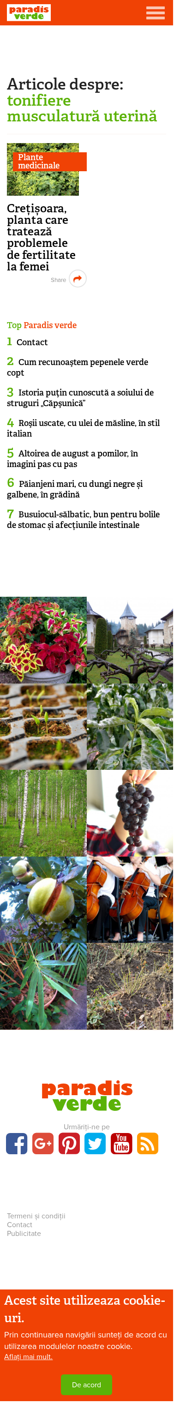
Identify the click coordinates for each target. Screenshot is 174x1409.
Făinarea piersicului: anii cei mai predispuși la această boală (129, 766)
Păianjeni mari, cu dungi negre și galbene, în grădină (75, 489)
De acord (86, 1385)
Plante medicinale (39, 161)
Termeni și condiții (36, 1216)
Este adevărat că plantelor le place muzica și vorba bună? (130, 939)
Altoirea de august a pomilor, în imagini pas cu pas (72, 459)
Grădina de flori (129, 984)
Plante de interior (130, 898)
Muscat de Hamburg (129, 831)
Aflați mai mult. (28, 1356)
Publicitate (24, 1233)
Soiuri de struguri (129, 811)
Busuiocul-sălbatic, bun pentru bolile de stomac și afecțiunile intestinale (83, 520)
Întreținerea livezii (130, 638)
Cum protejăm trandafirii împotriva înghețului (130, 1020)
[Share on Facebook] (57, 279)
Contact (32, 342)
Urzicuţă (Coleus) (43, 671)
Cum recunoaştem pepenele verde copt (77, 367)
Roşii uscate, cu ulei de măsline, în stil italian (83, 428)
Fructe (43, 898)
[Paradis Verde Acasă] (29, 12)
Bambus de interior (43, 1017)
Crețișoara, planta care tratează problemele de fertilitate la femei (41, 237)
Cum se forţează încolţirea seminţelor (43, 755)
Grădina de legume (43, 724)
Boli (129, 724)
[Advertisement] (87, 48)
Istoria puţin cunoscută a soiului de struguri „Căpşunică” (80, 398)
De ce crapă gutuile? (43, 917)
